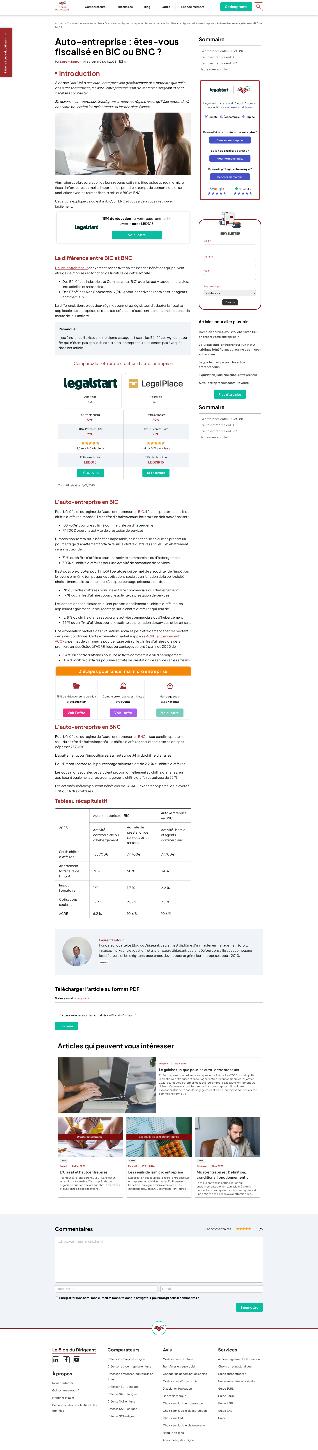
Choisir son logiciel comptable (183, 1403)
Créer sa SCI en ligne (121, 1416)
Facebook (66, 1359)
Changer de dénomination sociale (185, 1373)
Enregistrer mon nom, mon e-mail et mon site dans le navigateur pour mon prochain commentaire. (129, 1298)
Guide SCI (224, 1418)
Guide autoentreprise (232, 1373)
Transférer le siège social (179, 1366)
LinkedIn (104, 962)
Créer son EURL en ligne (123, 1386)
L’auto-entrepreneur (71, 268)
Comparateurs (95, 7)
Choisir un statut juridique (235, 1366)
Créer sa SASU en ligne (122, 1408)
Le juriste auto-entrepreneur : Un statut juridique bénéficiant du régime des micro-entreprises (230, 349)
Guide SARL (226, 1403)
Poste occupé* (213, 286)
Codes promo (236, 6)
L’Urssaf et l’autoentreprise (83, 1172)
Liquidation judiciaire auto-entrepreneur (228, 375)
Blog (147, 7)
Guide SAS (225, 1410)
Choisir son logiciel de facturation (185, 1410)
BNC (141, 736)
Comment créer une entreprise (84, 23)
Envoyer (66, 1026)
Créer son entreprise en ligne (126, 1359)
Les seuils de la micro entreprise (155, 1172)
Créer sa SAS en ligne (121, 1401)
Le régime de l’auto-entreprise (196, 23)
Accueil (59, 23)
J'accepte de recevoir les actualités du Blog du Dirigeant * (98, 1015)
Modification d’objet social (180, 1381)
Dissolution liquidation (177, 1388)
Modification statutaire (178, 1359)
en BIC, (139, 511)
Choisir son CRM (174, 1418)
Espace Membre (193, 7)
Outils (166, 7)
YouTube (76, 1359)
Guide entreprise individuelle (236, 1381)
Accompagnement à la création (239, 1359)
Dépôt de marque (174, 1395)
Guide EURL (226, 1388)
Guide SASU (226, 1395)
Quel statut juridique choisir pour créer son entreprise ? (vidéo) (140, 23)
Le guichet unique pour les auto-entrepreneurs (199, 1069)
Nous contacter (62, 1383)
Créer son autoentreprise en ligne (129, 1366)
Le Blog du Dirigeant (62, 6)
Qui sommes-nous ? (65, 1390)
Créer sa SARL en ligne (122, 1394)
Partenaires (125, 7)
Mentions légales (63, 1397)
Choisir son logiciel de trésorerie (184, 1425)
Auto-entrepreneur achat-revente (224, 383)
